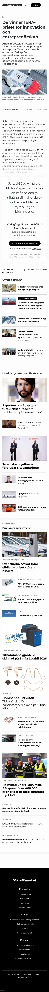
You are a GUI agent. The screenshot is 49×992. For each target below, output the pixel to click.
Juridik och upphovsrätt (24, 924)
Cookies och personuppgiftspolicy (24, 920)
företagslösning (32, 257)
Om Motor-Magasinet (24, 958)
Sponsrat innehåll (24, 933)
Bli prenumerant (24, 894)
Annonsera (24, 903)
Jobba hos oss (24, 954)
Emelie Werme (11, 109)
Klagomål (24, 928)
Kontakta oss (24, 950)
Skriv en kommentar (37, 270)
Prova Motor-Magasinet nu (25, 243)
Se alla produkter (24, 907)
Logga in (36, 248)
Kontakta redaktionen (24, 945)
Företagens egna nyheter (16, 528)
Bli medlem (24, 898)
